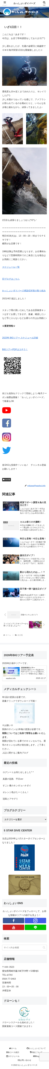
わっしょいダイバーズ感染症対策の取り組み (24, 290)
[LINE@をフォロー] (35, 927)
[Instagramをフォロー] (35, 920)
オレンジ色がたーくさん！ (16, 792)
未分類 (7, 480)
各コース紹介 (13, 1052)
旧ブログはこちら (11, 279)
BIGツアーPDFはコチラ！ (15, 349)
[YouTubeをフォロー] (13, 927)
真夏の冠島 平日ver (13, 779)
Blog (37, 1056)
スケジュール (13, 1056)
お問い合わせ (25, 1060)
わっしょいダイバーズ (24, 3)
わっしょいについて (37, 1048)
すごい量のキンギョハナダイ (17, 785)
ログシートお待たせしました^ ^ (18, 772)
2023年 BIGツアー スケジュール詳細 (20, 338)
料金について (36, 1052)
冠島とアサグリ (10, 799)
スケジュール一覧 (11, 267)
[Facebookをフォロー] (13, 920)
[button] (44, 947)
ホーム (14, 1048)
